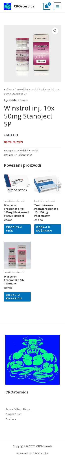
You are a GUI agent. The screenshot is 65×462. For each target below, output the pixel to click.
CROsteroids (24, 6)
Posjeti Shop (13, 414)
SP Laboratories (23, 155)
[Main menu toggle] (57, 6)
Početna (9, 89)
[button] (55, 30)
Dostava (10, 419)
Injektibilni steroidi (27, 89)
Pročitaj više (14, 229)
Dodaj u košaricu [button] (44, 229)
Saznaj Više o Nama (18, 409)
